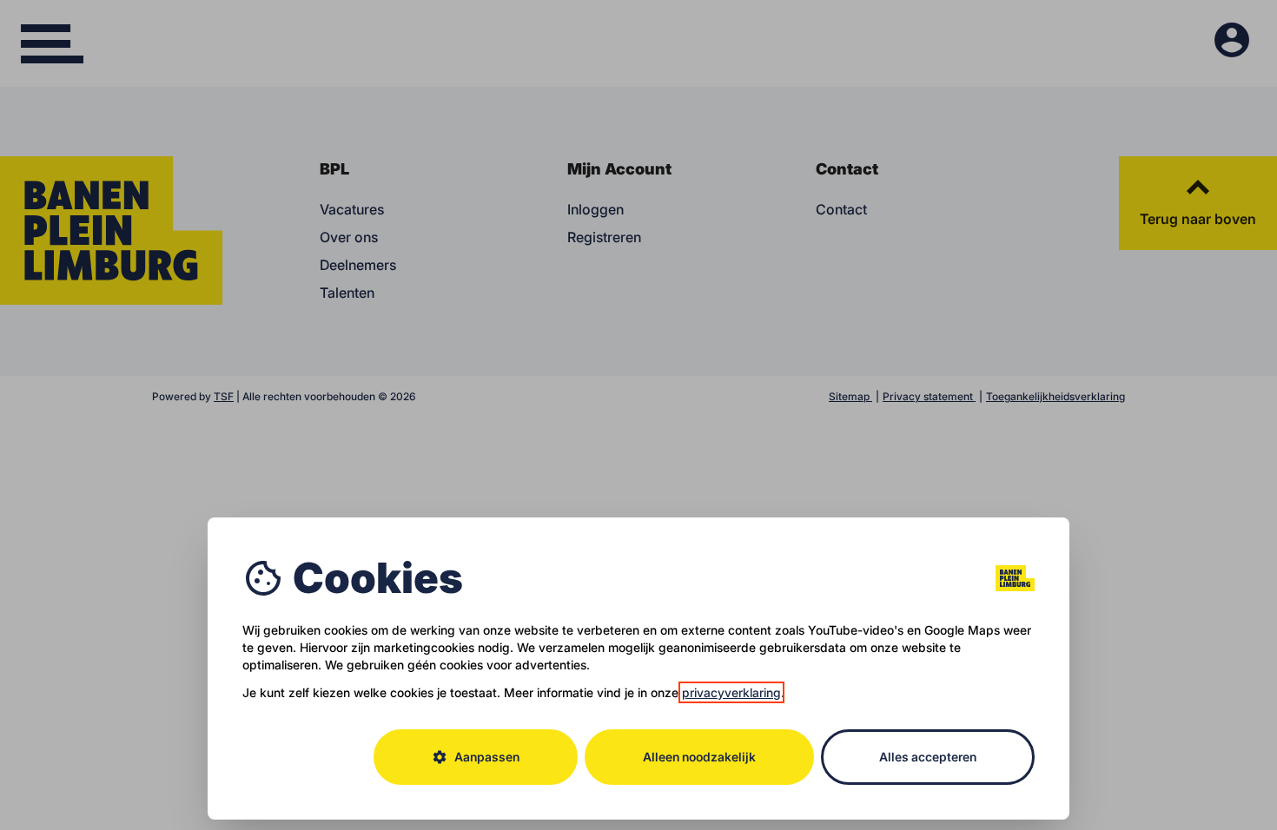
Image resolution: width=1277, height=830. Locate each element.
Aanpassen (475, 757)
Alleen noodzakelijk (699, 756)
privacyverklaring (731, 692)
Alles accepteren (927, 756)
